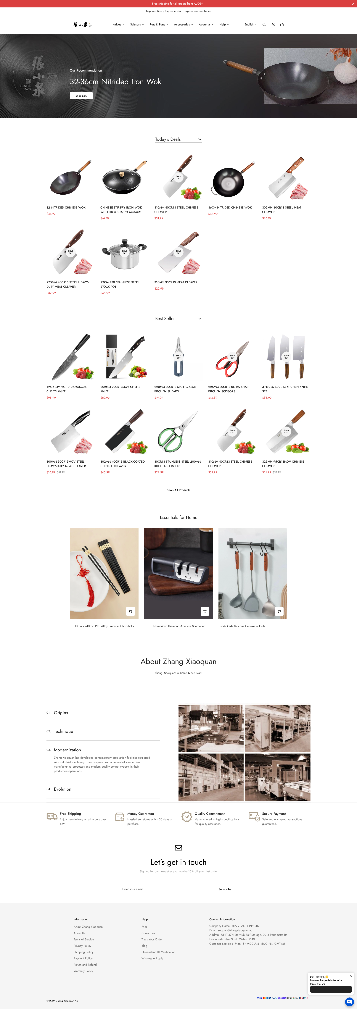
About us (204, 24)
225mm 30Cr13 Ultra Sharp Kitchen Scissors (229, 389)
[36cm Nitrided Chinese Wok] (232, 177)
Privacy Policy (82, 946)
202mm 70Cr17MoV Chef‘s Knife (120, 389)
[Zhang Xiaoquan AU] (83, 24)
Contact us (148, 933)
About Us (79, 933)
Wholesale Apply (152, 958)
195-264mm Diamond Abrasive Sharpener (178, 626)
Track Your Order (152, 939)
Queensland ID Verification (158, 952)
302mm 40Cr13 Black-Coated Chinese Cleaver (122, 463)
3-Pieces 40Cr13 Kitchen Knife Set (285, 389)
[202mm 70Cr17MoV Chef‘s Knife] (124, 357)
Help (222, 24)
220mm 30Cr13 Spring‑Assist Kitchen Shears (176, 389)
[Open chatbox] (349, 1001)
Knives (116, 24)
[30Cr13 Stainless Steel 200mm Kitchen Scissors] (178, 431)
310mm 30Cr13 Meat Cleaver (175, 282)
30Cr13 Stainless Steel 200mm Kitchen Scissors (177, 463)
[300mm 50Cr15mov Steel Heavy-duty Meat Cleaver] (70, 431)
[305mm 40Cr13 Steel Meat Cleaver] (286, 177)
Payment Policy (83, 958)
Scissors (135, 24)
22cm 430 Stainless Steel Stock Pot (119, 284)
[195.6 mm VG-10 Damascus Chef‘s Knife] (70, 357)
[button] (282, 24)
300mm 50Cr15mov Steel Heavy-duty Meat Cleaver (66, 463)
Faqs (144, 927)
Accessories (182, 24)
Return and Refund (85, 965)
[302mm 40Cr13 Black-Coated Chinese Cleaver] (124, 431)
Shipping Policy (83, 952)
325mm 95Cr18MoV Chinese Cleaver (283, 463)
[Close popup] (351, 976)
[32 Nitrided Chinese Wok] (70, 177)
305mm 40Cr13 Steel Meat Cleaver (281, 209)
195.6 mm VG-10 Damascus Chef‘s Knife (66, 389)
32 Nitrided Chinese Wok (66, 207)
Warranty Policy (83, 971)
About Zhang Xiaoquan (88, 927)
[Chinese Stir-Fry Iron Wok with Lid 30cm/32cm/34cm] (124, 177)
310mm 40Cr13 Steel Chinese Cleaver (176, 209)
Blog (144, 946)
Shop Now (81, 96)
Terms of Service (84, 939)
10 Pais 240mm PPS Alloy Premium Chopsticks (104, 626)
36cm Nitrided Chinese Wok (230, 207)
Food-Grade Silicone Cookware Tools (241, 626)
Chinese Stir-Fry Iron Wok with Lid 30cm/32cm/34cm (121, 209)
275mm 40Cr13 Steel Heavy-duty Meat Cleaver (67, 284)
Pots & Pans (157, 24)
